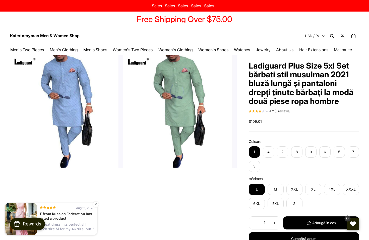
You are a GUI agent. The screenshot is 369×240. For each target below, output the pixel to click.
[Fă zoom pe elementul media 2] (180, 111)
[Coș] (353, 35)
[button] (269, 112)
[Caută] (331, 35)
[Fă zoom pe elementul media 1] (66, 111)
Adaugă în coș (324, 223)
